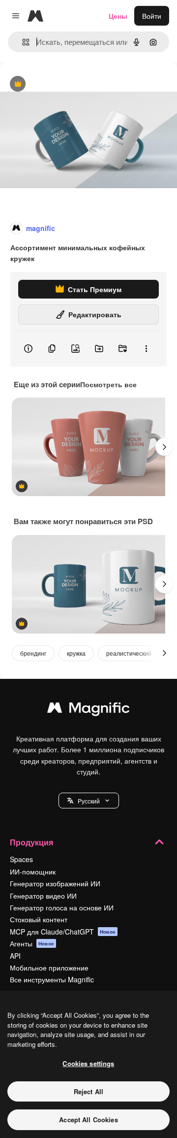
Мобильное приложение (49, 967)
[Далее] (164, 447)
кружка (76, 653)
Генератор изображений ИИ (55, 883)
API (15, 956)
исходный (66, 84)
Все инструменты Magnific (52, 979)
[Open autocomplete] (21, 42)
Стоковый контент (38, 919)
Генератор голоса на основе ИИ (62, 907)
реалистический (128, 653)
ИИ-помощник (33, 871)
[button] (89, 800)
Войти (151, 16)
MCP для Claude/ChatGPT (63, 932)
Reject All (88, 1091)
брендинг (33, 653)
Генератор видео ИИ (43, 896)
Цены (118, 16)
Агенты (32, 943)
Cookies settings (88, 1063)
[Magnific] (88, 710)
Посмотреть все (108, 384)
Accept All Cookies (88, 1119)
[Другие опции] (146, 349)
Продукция (31, 842)
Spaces (21, 859)
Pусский (89, 801)
